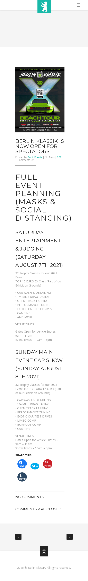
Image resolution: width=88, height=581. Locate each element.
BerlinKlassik (35, 157)
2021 (60, 157)
